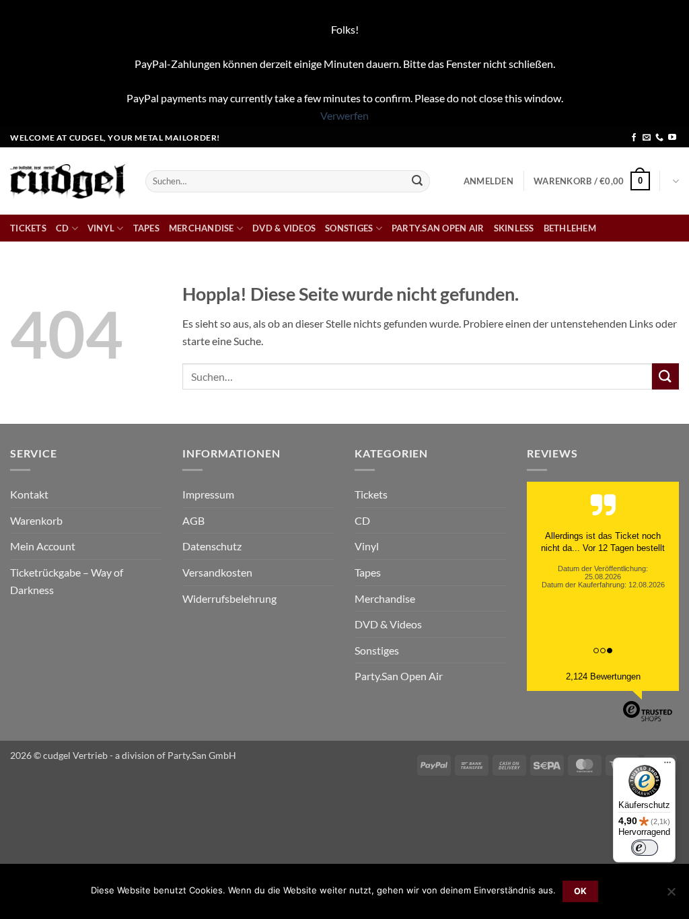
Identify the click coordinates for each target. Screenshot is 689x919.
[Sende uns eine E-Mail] (647, 138)
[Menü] (667, 766)
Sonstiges (349, 228)
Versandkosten (217, 572)
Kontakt (29, 494)
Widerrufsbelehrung (229, 598)
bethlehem (570, 228)
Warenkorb (36, 520)
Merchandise (201, 228)
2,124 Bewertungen (603, 676)
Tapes (146, 228)
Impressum (208, 494)
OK (580, 891)
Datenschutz (212, 546)
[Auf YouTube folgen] (672, 138)
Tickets (28, 228)
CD (62, 228)
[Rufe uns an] (659, 138)
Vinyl (100, 228)
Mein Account (42, 546)
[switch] (644, 848)
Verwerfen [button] (344, 115)
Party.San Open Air (438, 228)
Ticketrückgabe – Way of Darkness (66, 581)
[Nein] (671, 895)
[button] (488, 181)
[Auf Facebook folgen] (634, 138)
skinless (514, 228)
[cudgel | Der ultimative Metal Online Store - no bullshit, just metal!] (67, 181)
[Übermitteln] (417, 181)
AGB (193, 520)
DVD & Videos (284, 228)
